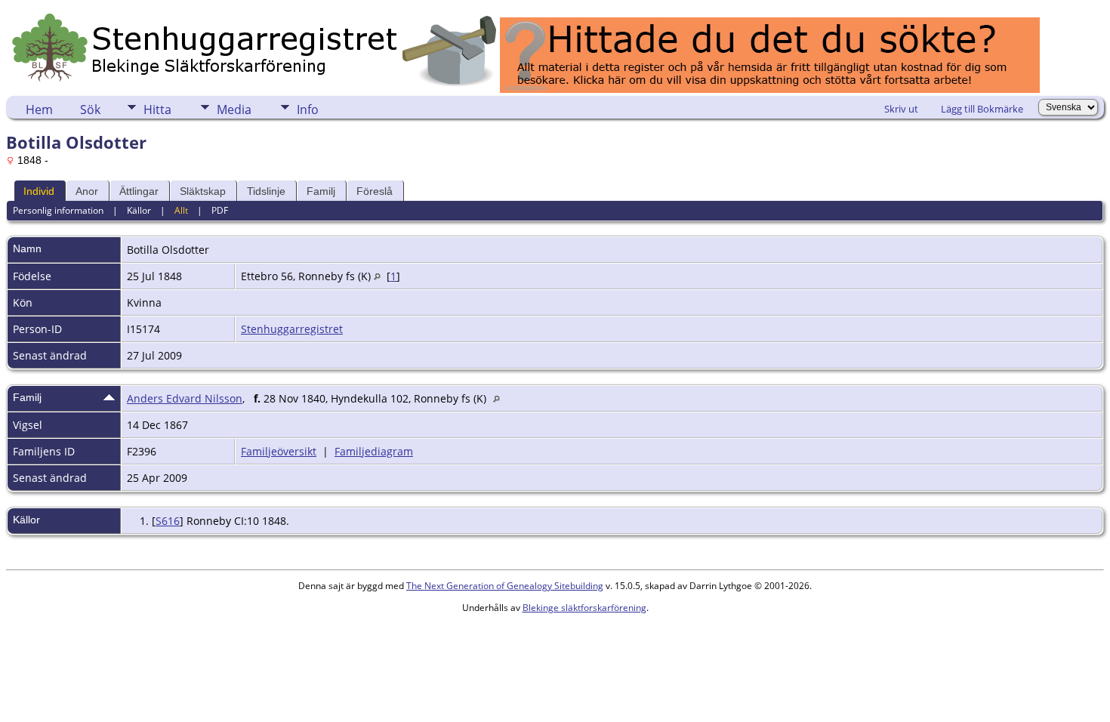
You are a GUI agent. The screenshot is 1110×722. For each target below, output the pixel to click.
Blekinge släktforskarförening (584, 607)
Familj (321, 191)
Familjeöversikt (278, 451)
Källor (139, 210)
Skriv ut (901, 109)
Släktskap (203, 191)
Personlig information (58, 210)
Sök (90, 109)
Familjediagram (374, 451)
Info (308, 109)
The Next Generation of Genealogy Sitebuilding (504, 585)
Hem (39, 109)
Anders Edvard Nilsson (184, 398)
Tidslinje (266, 191)
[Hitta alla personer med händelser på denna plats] (377, 276)
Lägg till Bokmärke (982, 109)
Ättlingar (139, 191)
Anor (87, 191)
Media (234, 109)
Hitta (157, 109)
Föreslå (374, 191)
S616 (168, 521)
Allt (181, 210)
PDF (219, 210)
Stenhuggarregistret (292, 329)
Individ (38, 191)
